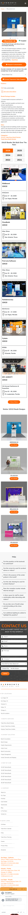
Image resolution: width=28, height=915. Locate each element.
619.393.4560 (14, 863)
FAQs (2, 833)
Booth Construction (5, 751)
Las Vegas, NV (4, 698)
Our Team (3, 795)
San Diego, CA (4, 701)
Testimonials (4, 805)
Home (2, 9)
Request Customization (14, 64)
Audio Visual (4, 748)
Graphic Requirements (6, 745)
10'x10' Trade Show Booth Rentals (11, 137)
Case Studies (4, 801)
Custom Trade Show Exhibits (8, 726)
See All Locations (5, 713)
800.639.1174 (5, 863)
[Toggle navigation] (25, 3)
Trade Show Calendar (6, 828)
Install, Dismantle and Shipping (8, 757)
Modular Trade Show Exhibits (8, 729)
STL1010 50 (14, 475)
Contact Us (3, 814)
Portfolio (3, 798)
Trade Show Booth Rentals (8, 139)
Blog (2, 808)
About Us (3, 792)
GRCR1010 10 (14, 442)
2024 (8, 155)
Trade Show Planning (6, 837)
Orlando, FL (4, 704)
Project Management (6, 754)
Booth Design (4, 742)
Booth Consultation (5, 739)
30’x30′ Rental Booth (6, 782)
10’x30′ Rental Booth (6, 770)
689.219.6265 (14, 874)
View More (14, 402)
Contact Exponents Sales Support (14, 79)
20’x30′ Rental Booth (6, 776)
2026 (8, 150)
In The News (4, 811)
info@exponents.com (7, 865)
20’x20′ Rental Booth (6, 773)
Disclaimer (3, 850)
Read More (15, 60)
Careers (3, 841)
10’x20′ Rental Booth (6, 767)
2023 (19, 155)
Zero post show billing (10, 91)
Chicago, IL (3, 710)
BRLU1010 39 (14, 509)
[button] (10, 38)
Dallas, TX (3, 707)
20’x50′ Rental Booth (6, 779)
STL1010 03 (14, 542)
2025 (19, 150)
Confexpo (3, 824)
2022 (8, 160)
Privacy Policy (4, 845)
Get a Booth (14, 445)
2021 (19, 160)
